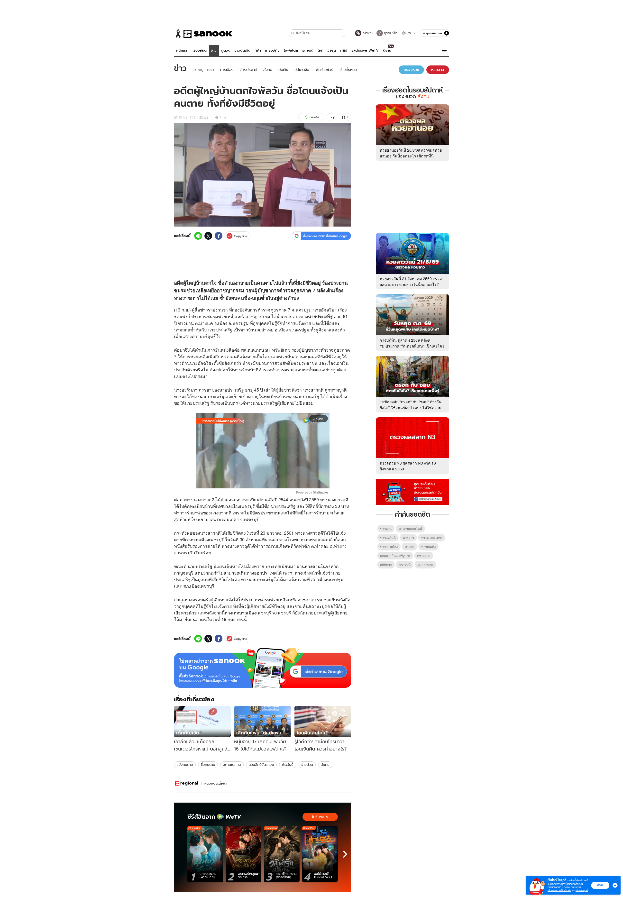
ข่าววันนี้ (287, 764)
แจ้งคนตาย (185, 764)
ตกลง (600, 885)
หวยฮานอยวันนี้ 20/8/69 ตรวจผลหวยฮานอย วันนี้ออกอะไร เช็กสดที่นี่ (411, 153)
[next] (345, 854)
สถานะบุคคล (232, 764)
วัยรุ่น (331, 50)
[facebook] (218, 236)
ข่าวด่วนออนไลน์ (410, 528)
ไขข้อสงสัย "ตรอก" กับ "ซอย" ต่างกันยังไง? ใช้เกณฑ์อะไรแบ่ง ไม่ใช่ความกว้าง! (410, 407)
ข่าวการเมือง (389, 546)
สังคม (325, 764)
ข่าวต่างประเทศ (431, 537)
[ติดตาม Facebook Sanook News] (412, 491)
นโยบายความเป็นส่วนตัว (559, 890)
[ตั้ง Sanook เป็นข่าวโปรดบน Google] (262, 668)
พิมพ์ (222, 117)
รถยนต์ (307, 50)
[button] (293, 33)
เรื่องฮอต (199, 50)
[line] (198, 236)
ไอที (320, 50)
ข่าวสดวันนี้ (388, 537)
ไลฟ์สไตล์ (291, 50)
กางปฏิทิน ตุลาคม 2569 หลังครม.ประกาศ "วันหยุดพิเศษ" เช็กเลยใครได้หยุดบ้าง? (412, 346)
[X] (208, 236)
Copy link (240, 236)
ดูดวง (225, 50)
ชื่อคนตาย (208, 764)
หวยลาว (408, 537)
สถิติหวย (386, 564)
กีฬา (258, 50)
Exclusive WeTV (365, 50)
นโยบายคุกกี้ (582, 890)
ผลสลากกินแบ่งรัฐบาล (395, 555)
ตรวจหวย (423, 555)
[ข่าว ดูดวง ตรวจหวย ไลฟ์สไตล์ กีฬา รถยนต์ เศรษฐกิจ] (203, 33)
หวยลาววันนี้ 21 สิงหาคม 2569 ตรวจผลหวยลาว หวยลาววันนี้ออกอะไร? (411, 281)
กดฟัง (315, 117)
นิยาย (387, 50)
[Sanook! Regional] (187, 783)
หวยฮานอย (425, 564)
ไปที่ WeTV (320, 817)
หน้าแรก (182, 50)
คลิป (343, 50)
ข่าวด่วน (307, 764)
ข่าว (214, 50)
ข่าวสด (409, 546)
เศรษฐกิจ (272, 50)
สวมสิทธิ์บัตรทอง (261, 764)
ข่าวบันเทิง (242, 50)
